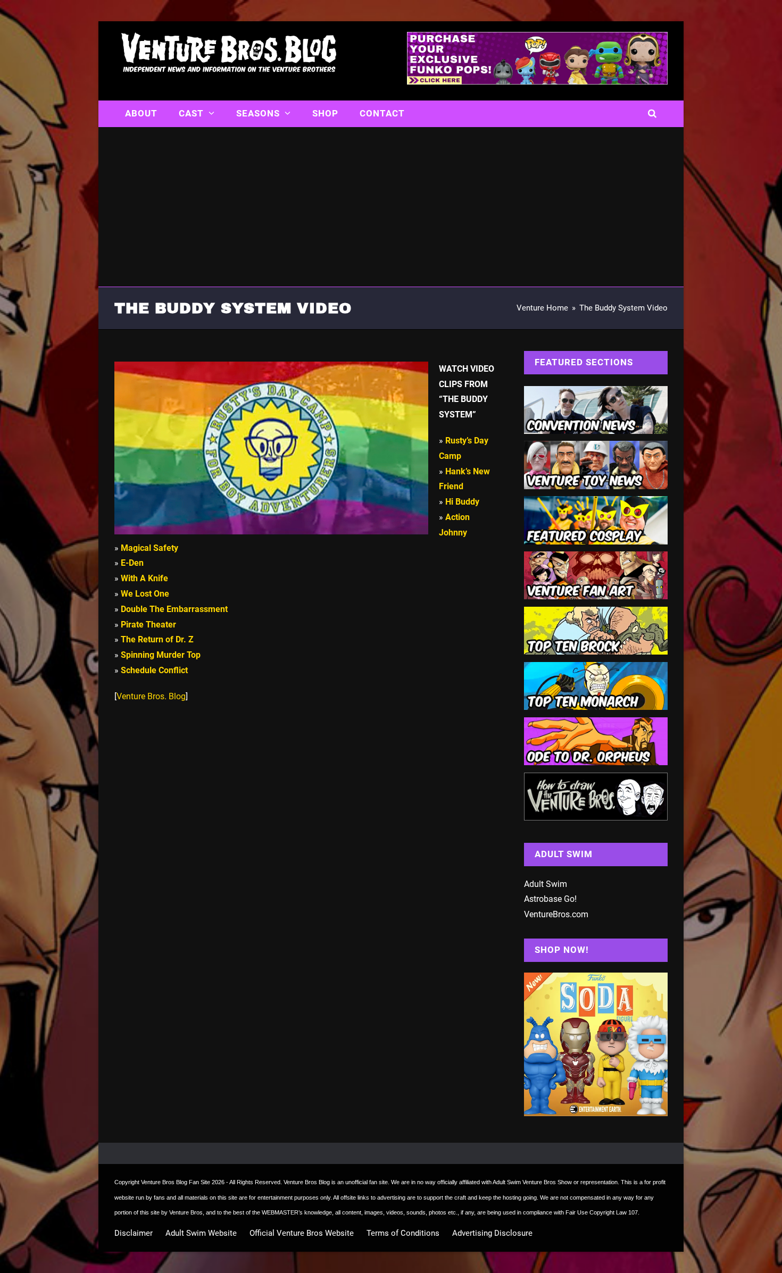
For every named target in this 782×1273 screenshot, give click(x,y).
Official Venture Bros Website (301, 1233)
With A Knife (144, 578)
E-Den (132, 563)
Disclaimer (133, 1233)
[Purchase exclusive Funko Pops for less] (537, 81)
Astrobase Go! (550, 899)
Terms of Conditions (403, 1233)
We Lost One (145, 594)
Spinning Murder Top (161, 655)
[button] (652, 113)
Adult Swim (545, 884)
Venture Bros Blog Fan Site (175, 1182)
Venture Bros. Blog (151, 696)
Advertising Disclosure (492, 1233)
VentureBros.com (556, 914)
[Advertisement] (391, 206)
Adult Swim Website (201, 1233)
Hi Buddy (462, 502)
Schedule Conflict (154, 670)
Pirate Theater (148, 624)
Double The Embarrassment (174, 609)
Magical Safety (149, 548)
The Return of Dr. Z (157, 639)
